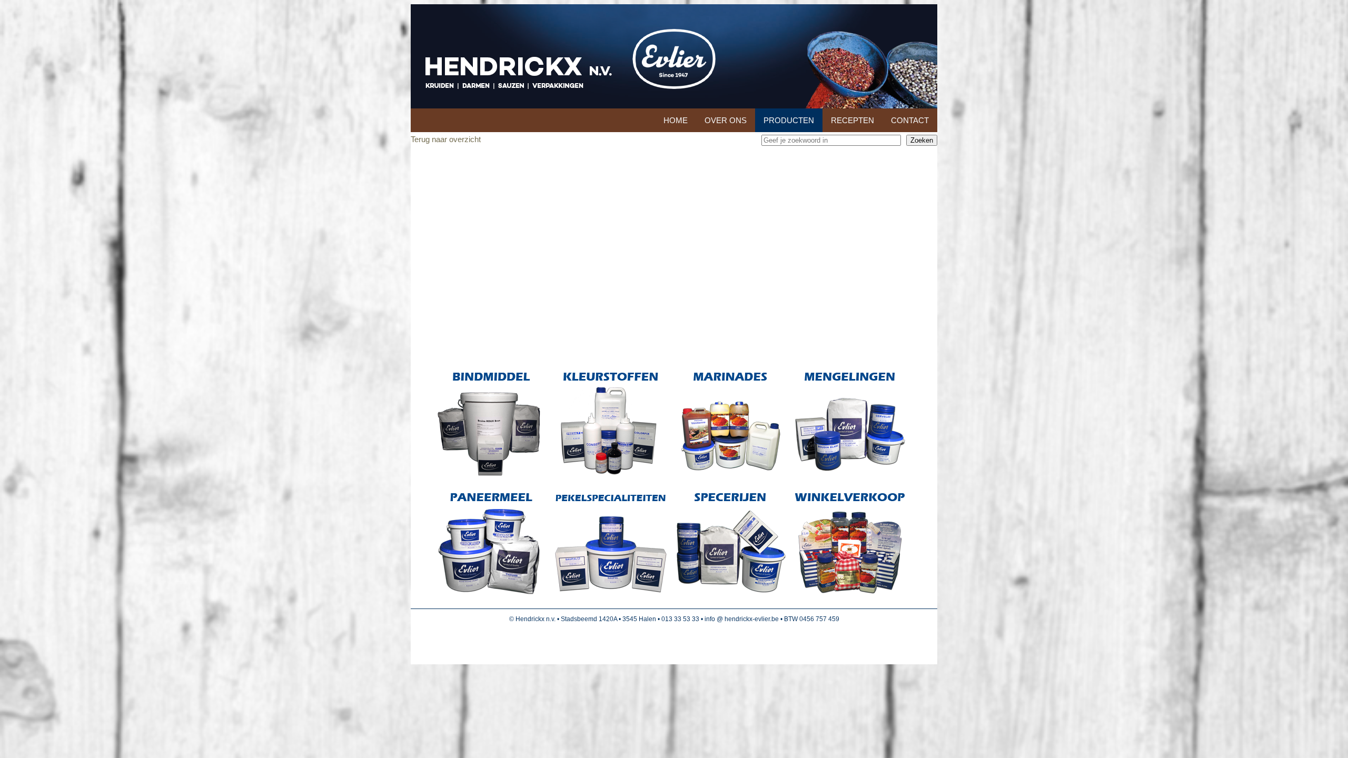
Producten (789, 120)
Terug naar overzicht (446, 139)
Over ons (726, 120)
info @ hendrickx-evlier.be (742, 619)
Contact (910, 120)
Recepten (852, 120)
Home (675, 120)
